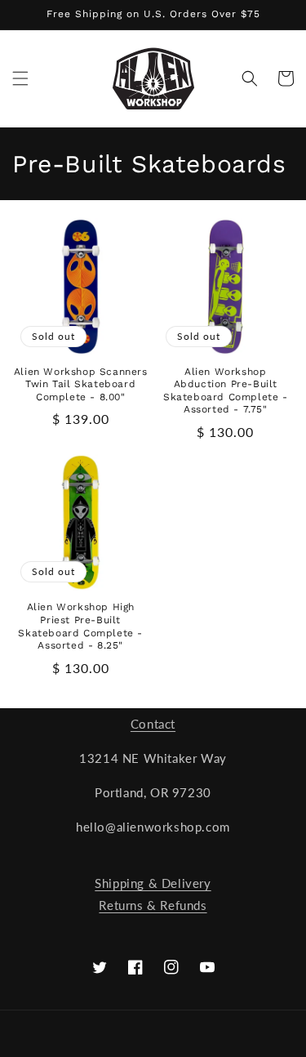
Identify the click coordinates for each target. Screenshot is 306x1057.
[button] (20, 78)
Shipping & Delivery (153, 883)
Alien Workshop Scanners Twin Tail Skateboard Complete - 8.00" (81, 384)
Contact (153, 723)
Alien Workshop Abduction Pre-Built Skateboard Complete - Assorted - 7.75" (225, 391)
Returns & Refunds (152, 905)
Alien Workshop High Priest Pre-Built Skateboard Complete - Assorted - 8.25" (80, 626)
